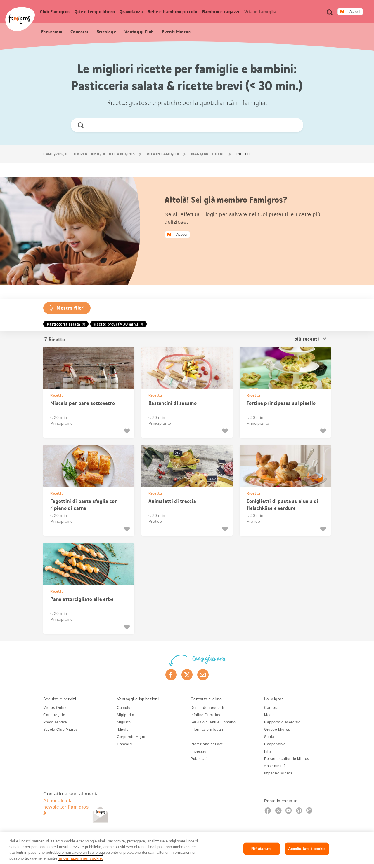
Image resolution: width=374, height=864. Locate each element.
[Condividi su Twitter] (187, 674)
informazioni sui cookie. (81, 858)
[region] (187, 848)
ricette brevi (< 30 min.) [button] (116, 324)
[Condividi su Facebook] (171, 674)
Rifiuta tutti (261, 848)
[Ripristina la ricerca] (294, 125)
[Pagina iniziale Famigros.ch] (20, 19)
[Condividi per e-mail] (203, 674)
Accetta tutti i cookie (307, 848)
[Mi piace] (127, 431)
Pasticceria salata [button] (63, 324)
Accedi (354, 12)
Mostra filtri (70, 308)
